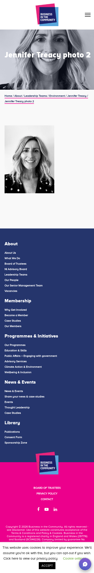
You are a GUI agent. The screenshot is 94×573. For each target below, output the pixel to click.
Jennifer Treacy (76, 95)
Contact (47, 499)
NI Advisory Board (16, 269)
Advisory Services (16, 361)
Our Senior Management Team (24, 285)
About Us (10, 252)
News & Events (14, 391)
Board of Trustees (15, 263)
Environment (57, 95)
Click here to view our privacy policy (30, 558)
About (18, 95)
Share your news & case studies (24, 396)
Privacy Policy (47, 493)
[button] (85, 564)
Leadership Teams (35, 95)
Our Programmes (15, 345)
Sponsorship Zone (16, 442)
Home (8, 95)
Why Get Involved (16, 309)
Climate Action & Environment (23, 366)
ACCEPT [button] (47, 565)
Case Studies (13, 320)
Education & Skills (16, 350)
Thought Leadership (17, 407)
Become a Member (16, 315)
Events (9, 402)
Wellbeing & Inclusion (18, 372)
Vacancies (11, 291)
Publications (12, 431)
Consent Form (13, 437)
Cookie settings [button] (74, 558)
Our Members (13, 326)
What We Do (12, 258)
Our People (11, 280)
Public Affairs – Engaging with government (31, 355)
